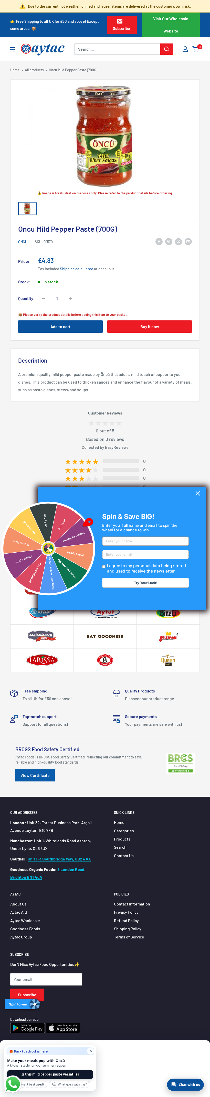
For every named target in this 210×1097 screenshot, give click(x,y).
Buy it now (149, 326)
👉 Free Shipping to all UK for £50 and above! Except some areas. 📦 (54, 25)
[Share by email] (188, 241)
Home (15, 70)
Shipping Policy (127, 928)
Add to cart (60, 326)
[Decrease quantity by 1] (43, 298)
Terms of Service (129, 936)
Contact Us (124, 855)
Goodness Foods (25, 928)
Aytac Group (21, 936)
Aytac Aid (18, 912)
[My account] (185, 49)
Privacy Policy (126, 912)
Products (122, 838)
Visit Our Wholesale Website (170, 24)
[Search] (166, 49)
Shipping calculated (76, 268)
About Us (18, 903)
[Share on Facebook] (159, 241)
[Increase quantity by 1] (70, 298)
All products (34, 70)
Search (120, 847)
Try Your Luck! (145, 583)
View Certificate (35, 775)
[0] (195, 49)
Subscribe (121, 28)
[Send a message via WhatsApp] (13, 1084)
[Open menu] (12, 49)
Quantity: (26, 298)
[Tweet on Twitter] (178, 241)
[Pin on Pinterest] (168, 241)
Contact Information (132, 903)
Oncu (22, 242)
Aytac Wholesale (25, 920)
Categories (124, 830)
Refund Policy (126, 920)
